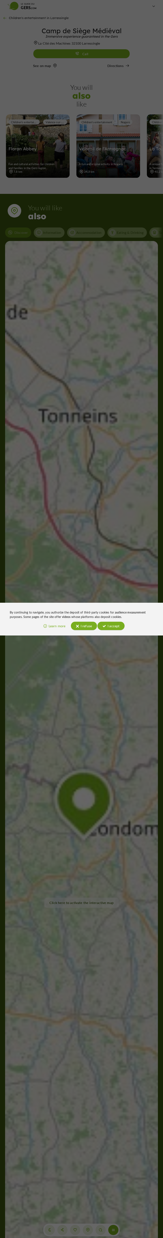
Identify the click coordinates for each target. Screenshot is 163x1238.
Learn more (57, 625)
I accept (113, 625)
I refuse (86, 625)
